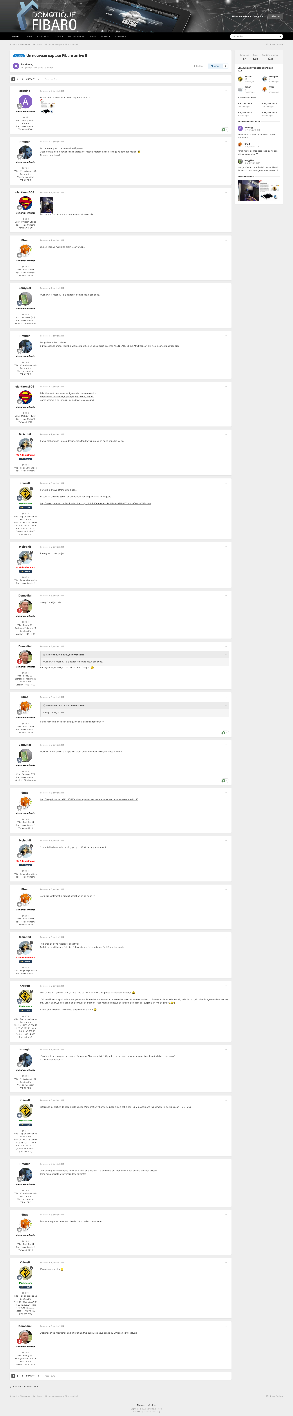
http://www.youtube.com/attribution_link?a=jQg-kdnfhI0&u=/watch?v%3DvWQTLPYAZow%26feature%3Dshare (95, 503)
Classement (121, 36)
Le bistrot (48, 67)
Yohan (248, 87)
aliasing (29, 64)
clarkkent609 (24, 192)
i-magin (25, 141)
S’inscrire (275, 16)
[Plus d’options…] (226, 91)
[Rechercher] (280, 36)
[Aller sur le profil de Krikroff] (25, 494)
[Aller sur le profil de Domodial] (25, 606)
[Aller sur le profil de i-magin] (25, 152)
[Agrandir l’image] (139, 151)
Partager (199, 66)
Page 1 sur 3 (50, 79)
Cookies (152, 1405)
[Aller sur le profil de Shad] (25, 251)
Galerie (28, 36)
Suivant (30, 79)
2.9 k (26, 622)
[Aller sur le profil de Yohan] (240, 89)
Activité (105, 36)
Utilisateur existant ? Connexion (248, 16)
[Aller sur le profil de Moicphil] (25, 445)
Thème (140, 1405)
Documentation (75, 36)
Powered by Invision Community (146, 1411)
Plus (92, 36)
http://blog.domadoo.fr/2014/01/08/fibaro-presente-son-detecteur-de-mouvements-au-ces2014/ (89, 799)
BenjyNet (25, 288)
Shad (25, 240)
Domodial (24, 595)
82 (26, 117)
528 (26, 219)
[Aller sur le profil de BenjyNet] (25, 299)
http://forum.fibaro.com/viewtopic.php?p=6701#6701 (67, 396)
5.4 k (26, 314)
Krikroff (25, 483)
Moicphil (25, 434)
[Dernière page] (38, 79)
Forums (16, 36)
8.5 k (26, 465)
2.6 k (26, 168)
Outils (59, 36)
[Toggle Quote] (44, 654)
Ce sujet (269, 36)
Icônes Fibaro (43, 36)
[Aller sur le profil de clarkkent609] (25, 203)
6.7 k (26, 513)
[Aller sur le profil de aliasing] (16, 66)
